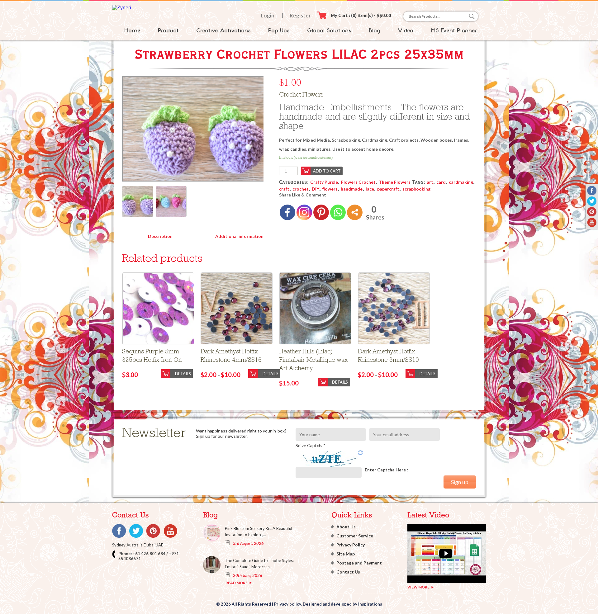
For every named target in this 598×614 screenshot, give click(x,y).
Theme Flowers (395, 182)
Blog (374, 30)
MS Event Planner (454, 30)
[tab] (160, 235)
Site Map (345, 553)
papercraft (388, 188)
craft (284, 188)
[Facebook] (287, 212)
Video (405, 30)
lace (370, 188)
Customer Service (354, 535)
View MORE (418, 587)
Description (160, 236)
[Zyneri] (121, 7)
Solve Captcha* (310, 445)
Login (267, 15)
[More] (355, 212)
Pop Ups (279, 30)
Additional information (239, 236)
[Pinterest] (321, 212)
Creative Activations (223, 30)
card (441, 182)
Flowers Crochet (358, 182)
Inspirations (370, 604)
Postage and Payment (359, 562)
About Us (346, 526)
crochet (300, 188)
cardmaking (461, 182)
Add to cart (327, 170)
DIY (315, 188)
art (430, 182)
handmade (352, 188)
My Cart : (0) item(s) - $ (361, 15)
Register (300, 15)
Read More (236, 582)
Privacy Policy (350, 544)
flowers (330, 188)
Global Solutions (329, 30)
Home (132, 30)
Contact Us (348, 571)
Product (168, 30)
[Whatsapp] (338, 212)
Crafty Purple (324, 182)
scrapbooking (416, 188)
